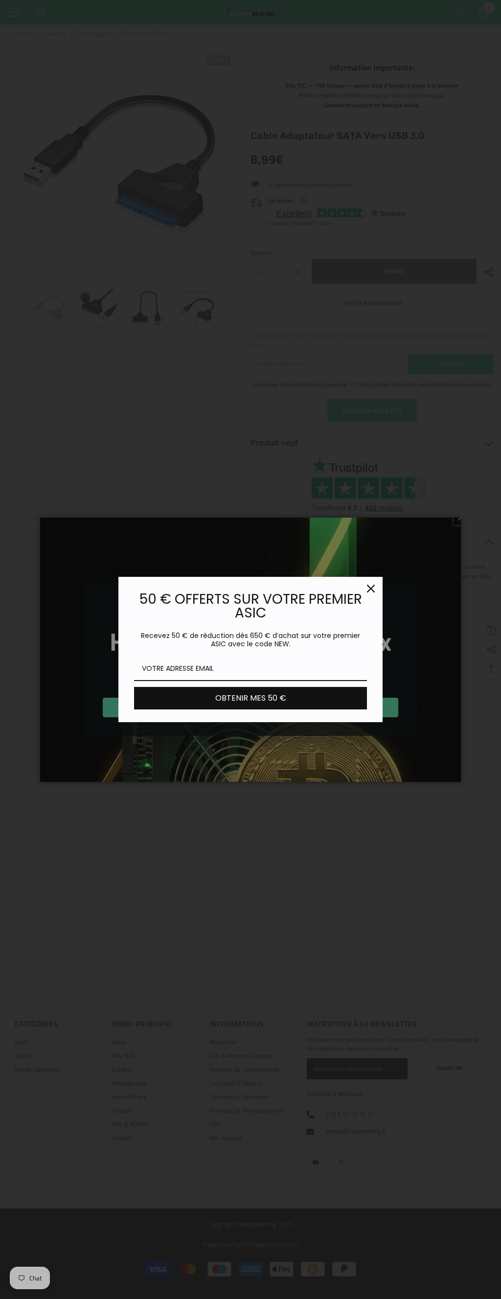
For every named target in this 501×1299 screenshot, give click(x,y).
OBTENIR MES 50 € (250, 698)
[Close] (371, 588)
